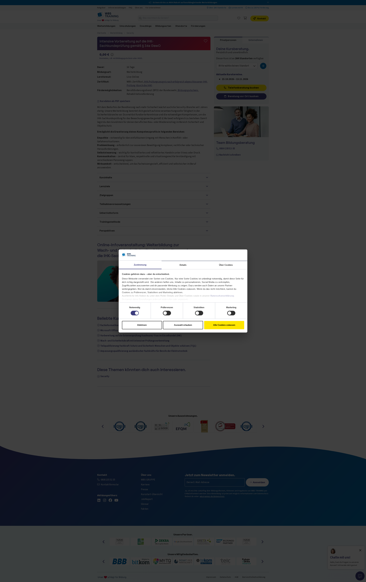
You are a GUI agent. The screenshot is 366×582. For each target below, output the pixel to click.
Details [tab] (183, 265)
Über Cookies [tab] (226, 265)
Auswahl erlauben (183, 325)
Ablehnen (142, 325)
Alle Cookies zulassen (224, 325)
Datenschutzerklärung (222, 296)
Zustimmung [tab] (140, 265)
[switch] (167, 313)
